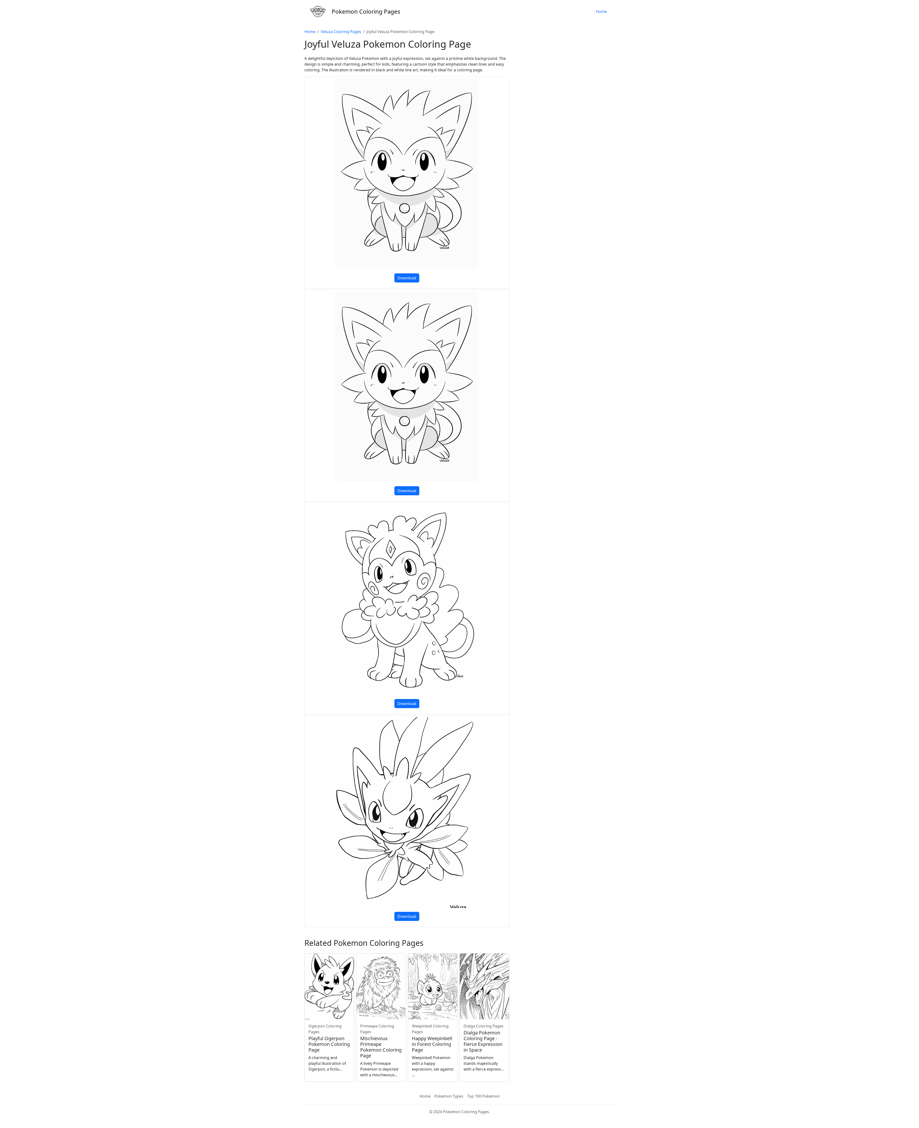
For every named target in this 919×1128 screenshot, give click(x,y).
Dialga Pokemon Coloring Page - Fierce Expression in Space (483, 1041)
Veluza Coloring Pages (341, 31)
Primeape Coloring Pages (377, 1028)
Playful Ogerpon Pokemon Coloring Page (329, 1044)
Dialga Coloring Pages (484, 1026)
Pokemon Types (448, 1096)
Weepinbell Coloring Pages (430, 1028)
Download (407, 278)
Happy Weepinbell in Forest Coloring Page (432, 1044)
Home (601, 11)
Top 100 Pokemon (483, 1096)
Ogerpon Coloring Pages (325, 1028)
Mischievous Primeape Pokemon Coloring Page (381, 1047)
